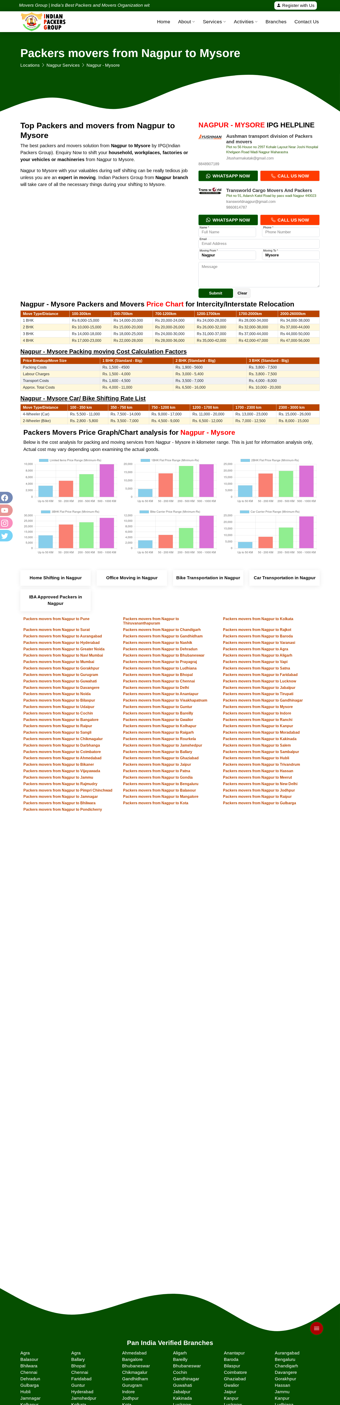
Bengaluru (285, 1359)
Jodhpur (130, 1398)
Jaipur (230, 1391)
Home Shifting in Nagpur (56, 577)
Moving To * (270, 250)
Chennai (28, 1372)
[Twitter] (6, 535)
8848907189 (208, 164)
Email (203, 239)
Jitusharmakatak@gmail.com (250, 158)
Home (163, 21)
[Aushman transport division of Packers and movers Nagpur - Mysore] (210, 144)
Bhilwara (28, 1365)
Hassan (282, 1385)
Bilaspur (232, 1365)
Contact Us (306, 21)
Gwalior (231, 1385)
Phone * (268, 227)
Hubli (25, 1391)
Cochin (180, 1372)
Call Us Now (292, 176)
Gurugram (132, 1385)
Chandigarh (286, 1365)
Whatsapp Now (230, 176)
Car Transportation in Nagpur (284, 577)
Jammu (282, 1391)
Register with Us (298, 5)
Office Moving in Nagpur (132, 577)
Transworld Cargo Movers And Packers (269, 190)
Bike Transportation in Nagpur (208, 577)
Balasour (29, 1359)
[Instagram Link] (6, 523)
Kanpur (231, 1398)
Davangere (286, 1372)
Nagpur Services (63, 65)
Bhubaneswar (136, 1365)
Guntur (78, 1385)
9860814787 (236, 207)
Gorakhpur (285, 1378)
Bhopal (78, 1365)
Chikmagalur (134, 1372)
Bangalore (132, 1359)
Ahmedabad (134, 1353)
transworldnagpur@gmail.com (250, 202)
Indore (128, 1391)
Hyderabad (82, 1391)
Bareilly (180, 1359)
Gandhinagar (186, 1378)
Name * (204, 227)
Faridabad (81, 1378)
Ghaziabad (235, 1378)
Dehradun (30, 1378)
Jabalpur (181, 1391)
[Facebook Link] (6, 497)
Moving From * (209, 250)
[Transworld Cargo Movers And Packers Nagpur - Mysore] (210, 199)
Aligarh (180, 1353)
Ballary (78, 1359)
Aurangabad (287, 1353)
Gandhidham (135, 1378)
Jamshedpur (83, 1398)
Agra (25, 1353)
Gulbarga (29, 1385)
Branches (276, 21)
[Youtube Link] (6, 510)
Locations (30, 65)
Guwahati (182, 1385)
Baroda (231, 1359)
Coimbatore (235, 1372)
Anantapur (234, 1353)
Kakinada (182, 1398)
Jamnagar (30, 1398)
